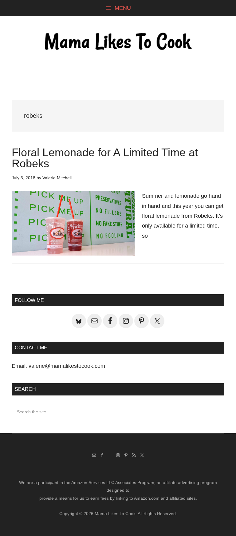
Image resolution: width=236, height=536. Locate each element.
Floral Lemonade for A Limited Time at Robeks (105, 158)
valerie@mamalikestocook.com (67, 366)
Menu (123, 8)
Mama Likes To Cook (118, 42)
